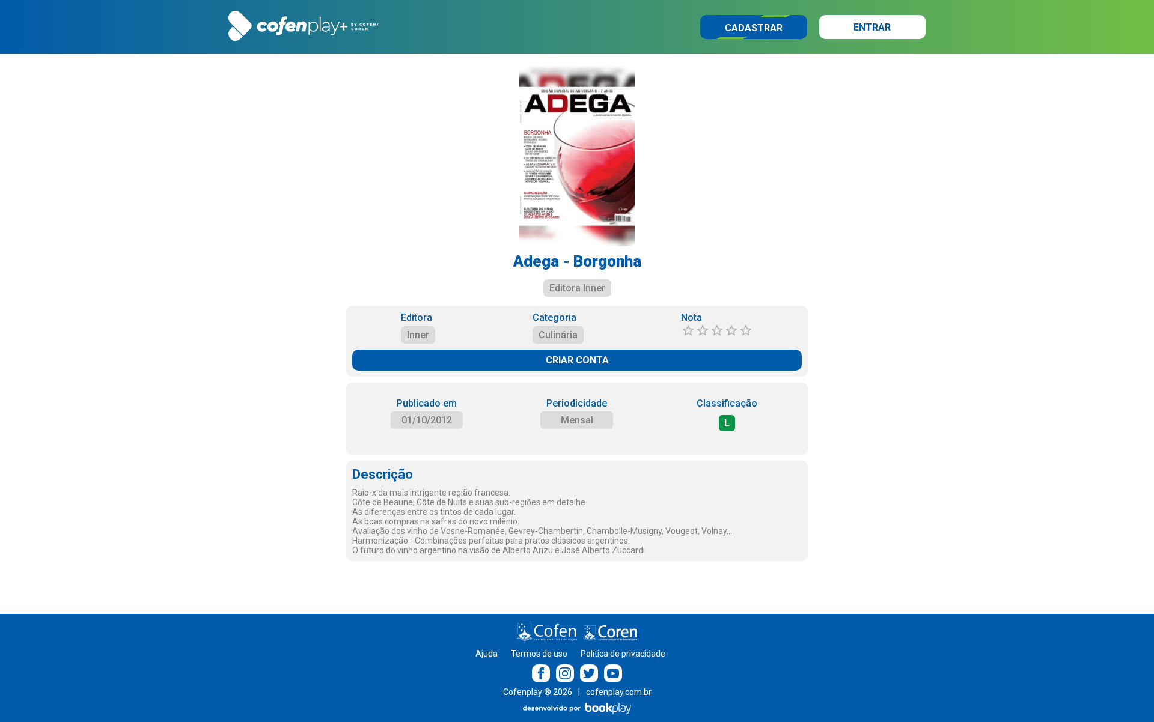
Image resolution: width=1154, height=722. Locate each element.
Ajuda (486, 653)
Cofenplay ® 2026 (537, 692)
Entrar (872, 27)
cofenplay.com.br (619, 692)
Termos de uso (539, 653)
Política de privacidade (623, 653)
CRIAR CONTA (577, 360)
